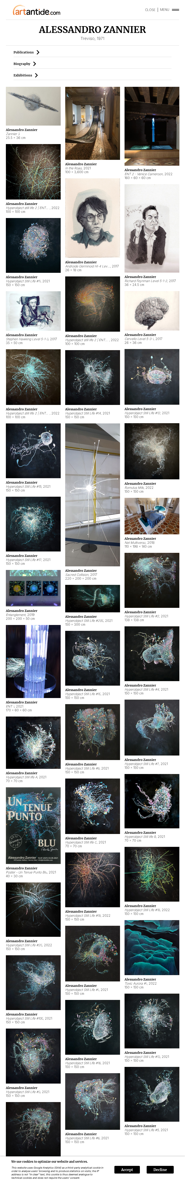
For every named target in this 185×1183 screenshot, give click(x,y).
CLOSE (150, 10)
